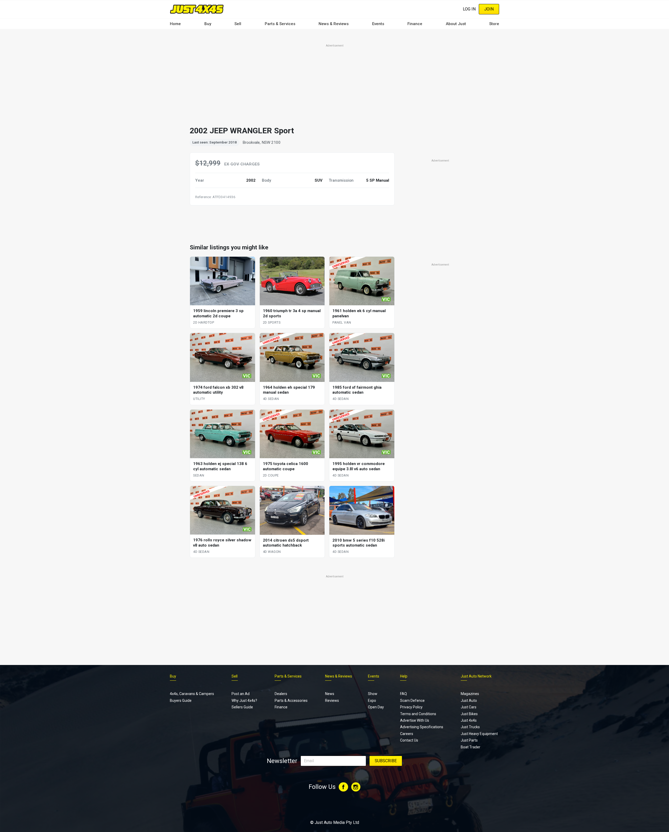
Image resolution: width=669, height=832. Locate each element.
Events (378, 23)
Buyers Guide (181, 700)
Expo (372, 700)
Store (494, 23)
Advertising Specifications (421, 727)
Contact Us (409, 740)
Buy (207, 23)
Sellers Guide (242, 707)
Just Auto (469, 700)
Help (403, 676)
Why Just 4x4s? (244, 700)
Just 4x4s (469, 720)
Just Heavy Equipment (479, 734)
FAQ (403, 694)
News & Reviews (334, 23)
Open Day (376, 707)
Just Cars (468, 707)
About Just (456, 23)
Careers (406, 734)
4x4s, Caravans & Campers (192, 694)
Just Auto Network (476, 676)
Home (175, 23)
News (329, 694)
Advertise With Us (414, 720)
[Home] (197, 9)
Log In (469, 9)
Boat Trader (470, 747)
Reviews (332, 700)
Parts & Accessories (291, 700)
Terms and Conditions (418, 714)
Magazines (470, 694)
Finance (414, 23)
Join (489, 9)
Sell (237, 23)
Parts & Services (280, 23)
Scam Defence (412, 700)
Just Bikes (469, 714)
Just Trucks (470, 727)
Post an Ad (241, 694)
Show (372, 694)
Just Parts (469, 740)
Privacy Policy (411, 707)
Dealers (281, 694)
